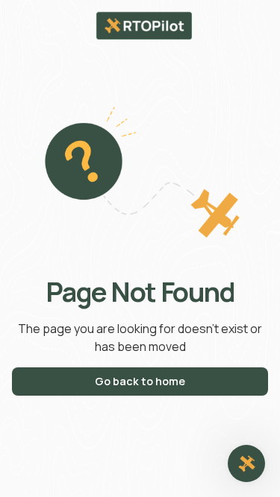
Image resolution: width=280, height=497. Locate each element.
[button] (246, 463)
